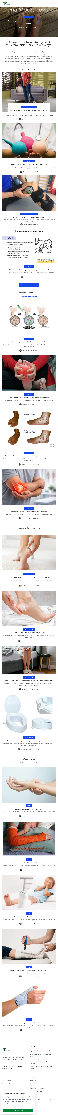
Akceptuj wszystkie (18, 1110)
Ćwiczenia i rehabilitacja (36, 1091)
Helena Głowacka (6, 1080)
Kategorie (33, 1077)
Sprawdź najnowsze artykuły (29, 285)
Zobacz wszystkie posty (29, 297)
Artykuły (32, 1047)
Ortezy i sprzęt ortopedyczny (29, 106)
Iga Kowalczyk (6, 1085)
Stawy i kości (29, 17)
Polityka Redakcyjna (49, 1099)
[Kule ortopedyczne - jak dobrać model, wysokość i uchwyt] (29, 92)
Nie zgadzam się (18, 1106)
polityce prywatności (24, 1103)
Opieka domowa (29, 161)
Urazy (28, 805)
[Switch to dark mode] (51, 3)
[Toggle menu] (54, 3)
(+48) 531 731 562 (8, 1068)
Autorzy (5, 1077)
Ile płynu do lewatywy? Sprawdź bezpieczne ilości (42, 1059)
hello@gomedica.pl (9, 1071)
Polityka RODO (39, 1099)
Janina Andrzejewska (7, 1083)
